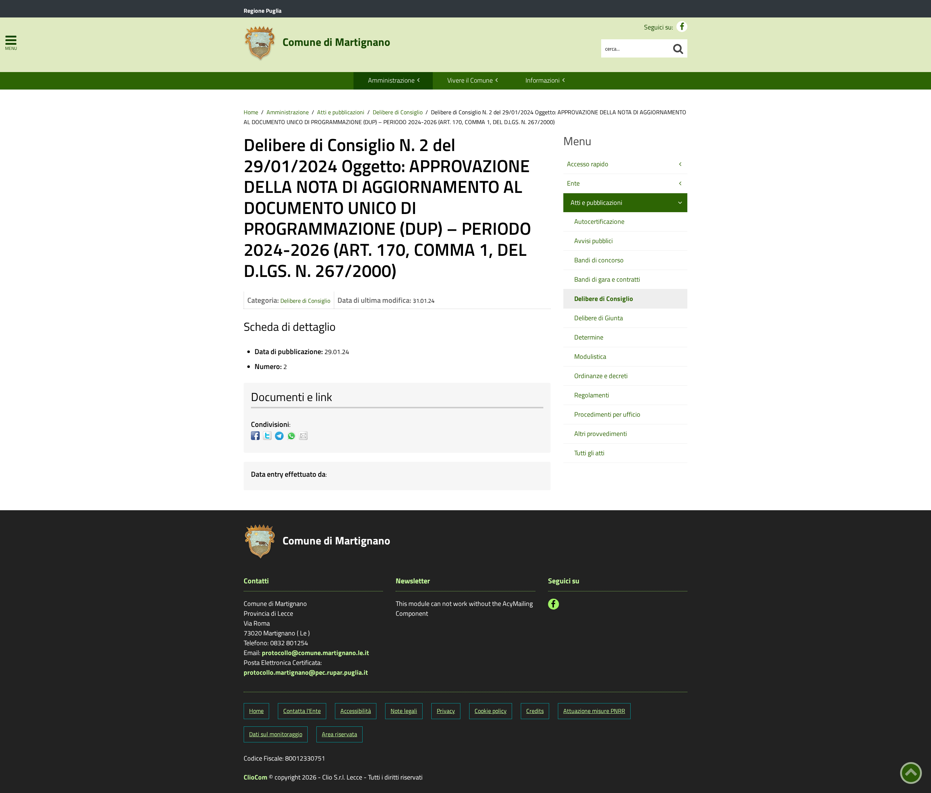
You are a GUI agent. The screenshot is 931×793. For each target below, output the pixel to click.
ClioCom (255, 777)
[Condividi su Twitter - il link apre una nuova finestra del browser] (269, 435)
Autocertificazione (599, 221)
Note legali (404, 710)
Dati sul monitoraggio (275, 734)
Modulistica (590, 356)
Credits (535, 710)
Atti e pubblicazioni (340, 112)
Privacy (446, 710)
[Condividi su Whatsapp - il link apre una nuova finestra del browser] (293, 435)
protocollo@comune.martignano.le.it (315, 653)
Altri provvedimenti (600, 434)
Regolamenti (591, 395)
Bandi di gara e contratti (607, 279)
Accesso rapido (587, 164)
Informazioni (543, 80)
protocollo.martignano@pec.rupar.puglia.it (306, 672)
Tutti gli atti (589, 453)
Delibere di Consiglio (398, 112)
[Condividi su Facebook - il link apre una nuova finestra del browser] (257, 435)
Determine (588, 337)
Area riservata (339, 734)
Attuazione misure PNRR (594, 710)
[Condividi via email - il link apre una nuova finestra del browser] (305, 435)
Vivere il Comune (470, 80)
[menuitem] (393, 81)
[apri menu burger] (11, 40)
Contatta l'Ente (302, 710)
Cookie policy (491, 710)
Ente (573, 183)
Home (251, 112)
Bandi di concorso (599, 260)
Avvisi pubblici (593, 241)
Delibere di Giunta (598, 318)
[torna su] (911, 773)
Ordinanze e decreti (601, 376)
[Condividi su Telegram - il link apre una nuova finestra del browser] (281, 435)
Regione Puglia (262, 10)
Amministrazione (391, 80)
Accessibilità (355, 710)
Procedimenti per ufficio (607, 414)
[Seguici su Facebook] (681, 26)
